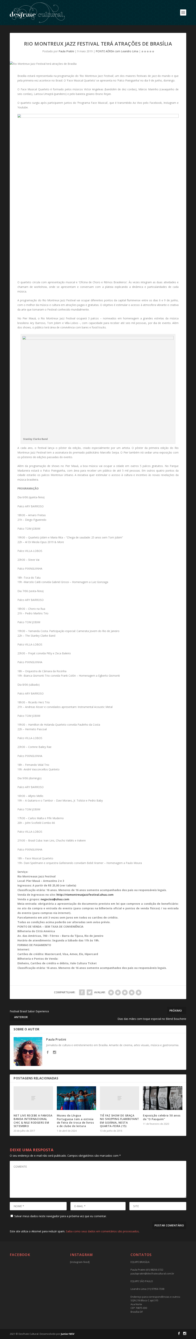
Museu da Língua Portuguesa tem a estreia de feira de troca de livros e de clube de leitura (75, 1121)
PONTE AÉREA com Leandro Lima (117, 51)
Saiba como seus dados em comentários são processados (102, 1231)
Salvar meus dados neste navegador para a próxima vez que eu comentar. (60, 1216)
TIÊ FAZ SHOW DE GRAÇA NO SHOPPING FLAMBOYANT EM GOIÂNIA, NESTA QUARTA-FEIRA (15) (119, 1121)
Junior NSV (67, 1334)
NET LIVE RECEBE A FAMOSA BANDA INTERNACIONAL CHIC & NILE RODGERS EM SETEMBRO (33, 1121)
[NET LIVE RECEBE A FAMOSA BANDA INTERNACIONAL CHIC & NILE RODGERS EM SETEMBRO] (33, 1098)
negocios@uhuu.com (55, 899)
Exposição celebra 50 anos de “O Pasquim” (161, 1117)
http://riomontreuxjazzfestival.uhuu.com (85, 894)
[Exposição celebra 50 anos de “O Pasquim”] (162, 1098)
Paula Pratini (66, 51)
